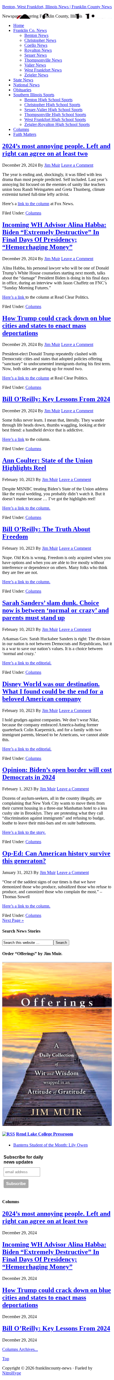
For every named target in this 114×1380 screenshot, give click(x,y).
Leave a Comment (77, 165)
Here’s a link (13, 297)
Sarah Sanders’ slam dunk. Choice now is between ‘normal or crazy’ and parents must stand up (55, 610)
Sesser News (35, 55)
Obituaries (22, 89)
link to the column (33, 203)
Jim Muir (52, 165)
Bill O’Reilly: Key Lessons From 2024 (56, 399)
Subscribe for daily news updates (23, 1159)
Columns (21, 129)
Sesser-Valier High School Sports (53, 109)
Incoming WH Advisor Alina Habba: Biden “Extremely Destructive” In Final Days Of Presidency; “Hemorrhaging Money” (54, 236)
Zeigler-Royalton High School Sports (57, 124)
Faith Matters (24, 134)
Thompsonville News (43, 60)
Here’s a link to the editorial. (26, 663)
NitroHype (11, 1373)
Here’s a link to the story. (24, 832)
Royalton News (38, 50)
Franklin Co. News (30, 30)
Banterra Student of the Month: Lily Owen (50, 1145)
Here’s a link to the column (25, 378)
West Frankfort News (43, 70)
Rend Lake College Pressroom (44, 1134)
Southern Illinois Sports (33, 94)
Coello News (35, 45)
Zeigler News (36, 75)
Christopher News (40, 40)
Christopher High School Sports (52, 104)
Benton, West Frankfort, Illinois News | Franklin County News (57, 6)
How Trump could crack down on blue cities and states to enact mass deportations (56, 326)
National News (26, 85)
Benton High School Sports (48, 99)
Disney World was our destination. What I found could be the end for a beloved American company (52, 691)
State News (23, 80)
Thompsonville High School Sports (55, 114)
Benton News (36, 35)
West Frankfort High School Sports (55, 119)
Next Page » (13, 920)
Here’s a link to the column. (26, 508)
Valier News (35, 65)
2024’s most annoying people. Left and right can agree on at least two (56, 149)
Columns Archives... (20, 1349)
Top (5, 1358)
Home (18, 25)
